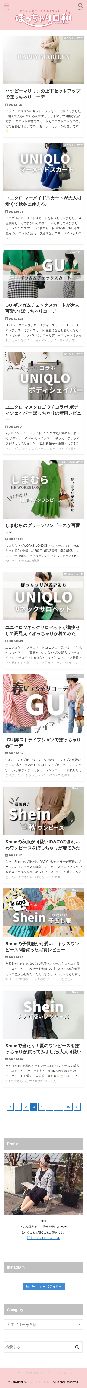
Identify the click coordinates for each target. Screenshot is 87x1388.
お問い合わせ (34, 1373)
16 (68, 1107)
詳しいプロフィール (43, 1238)
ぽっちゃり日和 (41, 1382)
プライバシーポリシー (61, 1373)
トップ (16, 1373)
